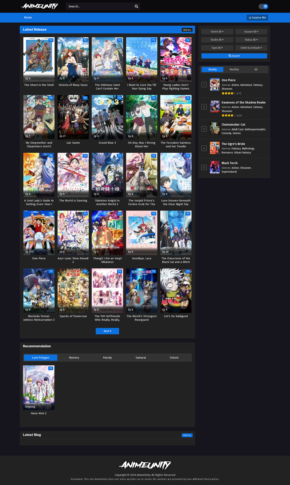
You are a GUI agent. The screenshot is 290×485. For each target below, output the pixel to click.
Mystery (74, 357)
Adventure (246, 85)
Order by (250, 47)
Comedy (226, 133)
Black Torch (230, 163)
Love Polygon (40, 357)
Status (250, 39)
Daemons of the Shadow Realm (244, 102)
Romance (227, 152)
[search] (136, 6)
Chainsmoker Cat (233, 124)
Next (107, 331)
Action (235, 85)
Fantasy (258, 85)
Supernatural (229, 171)
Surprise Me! (258, 17)
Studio (216, 39)
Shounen (227, 88)
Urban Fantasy (242, 152)
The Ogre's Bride (233, 144)
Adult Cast (238, 129)
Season (250, 31)
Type (216, 47)
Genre (216, 31)
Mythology (248, 148)
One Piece (228, 80)
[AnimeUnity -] (39, 7)
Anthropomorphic (255, 129)
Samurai (141, 357)
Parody (107, 357)
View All (187, 30)
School (174, 357)
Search (235, 55)
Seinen (237, 133)
